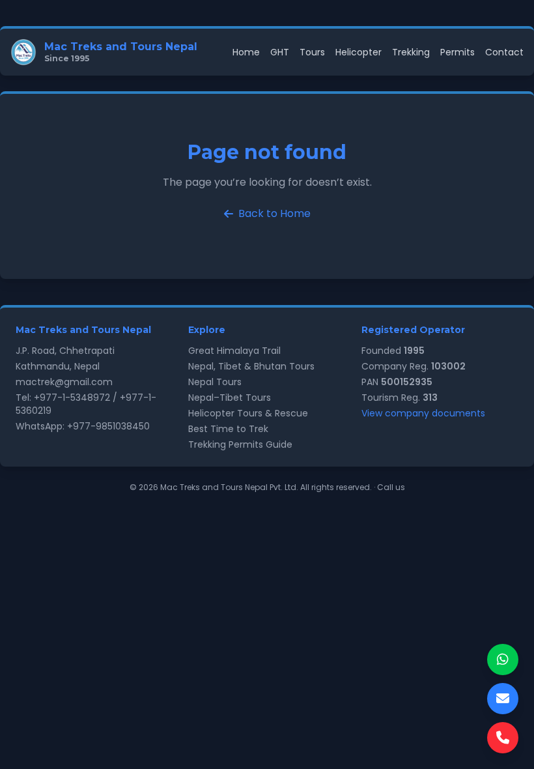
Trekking (411, 52)
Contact (504, 52)
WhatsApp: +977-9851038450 (83, 426)
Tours (312, 52)
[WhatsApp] (502, 659)
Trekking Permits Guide (240, 444)
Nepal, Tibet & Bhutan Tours (251, 366)
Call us (391, 487)
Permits (457, 52)
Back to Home (274, 213)
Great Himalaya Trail (234, 350)
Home (246, 52)
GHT (279, 52)
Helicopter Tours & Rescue (248, 413)
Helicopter (358, 52)
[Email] (502, 698)
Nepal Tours (215, 381)
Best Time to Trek (228, 428)
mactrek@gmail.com (64, 381)
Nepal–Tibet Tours (229, 397)
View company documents (423, 413)
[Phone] (502, 737)
